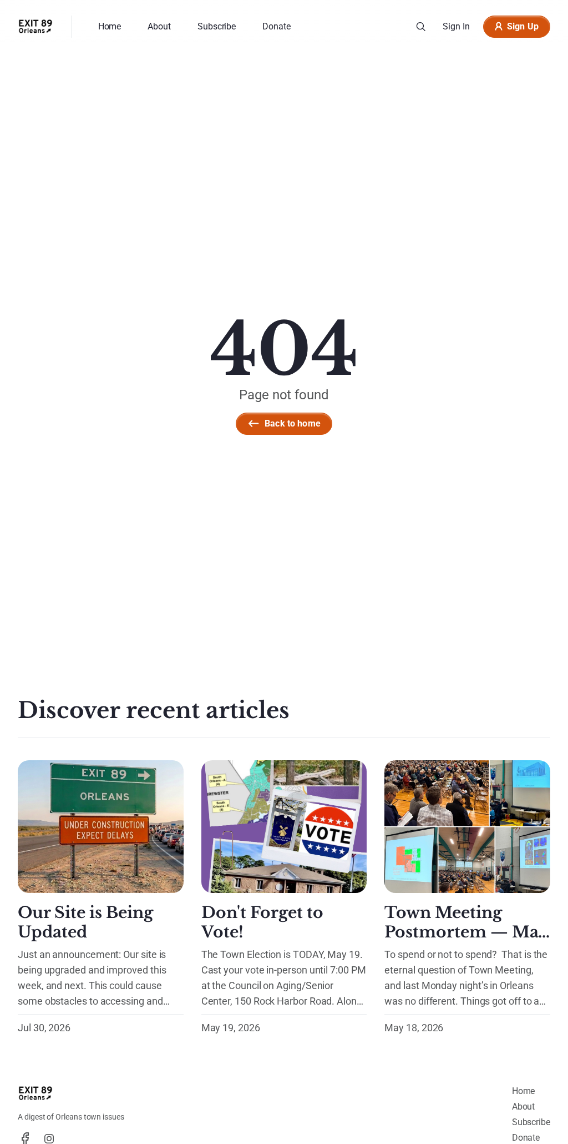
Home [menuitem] (109, 26)
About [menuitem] (159, 26)
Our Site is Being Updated (85, 922)
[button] (421, 27)
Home (523, 1091)
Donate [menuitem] (276, 26)
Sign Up (523, 26)
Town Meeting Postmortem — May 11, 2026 (465, 932)
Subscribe (531, 1122)
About (523, 1106)
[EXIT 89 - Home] (35, 27)
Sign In (456, 26)
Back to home (293, 423)
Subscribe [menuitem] (216, 26)
